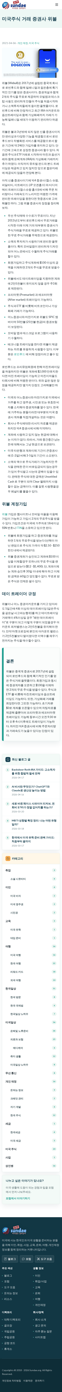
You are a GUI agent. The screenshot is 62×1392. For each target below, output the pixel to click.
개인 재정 (23, 43)
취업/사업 (41, 1281)
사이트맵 (40, 1337)
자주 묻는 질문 (43, 1331)
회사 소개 (40, 1319)
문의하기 (39, 1380)
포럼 (28, 1258)
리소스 (8, 1298)
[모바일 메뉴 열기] (56, 4)
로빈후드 (19, 354)
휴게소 (8, 1348)
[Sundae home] (14, 1229)
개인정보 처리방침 (11, 1380)
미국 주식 (34, 43)
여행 (37, 1298)
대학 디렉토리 (12, 1319)
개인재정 (40, 1304)
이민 (37, 1275)
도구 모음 (46, 1258)
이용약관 (28, 1380)
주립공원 (9, 1337)
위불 (5, 514)
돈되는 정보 (11, 1293)
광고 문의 (40, 1325)
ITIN (19, 528)
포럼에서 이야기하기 (18, 1198)
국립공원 (9, 1331)
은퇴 (37, 1293)
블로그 (12, 1258)
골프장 (8, 1325)
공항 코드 (9, 1343)
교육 (37, 1287)
